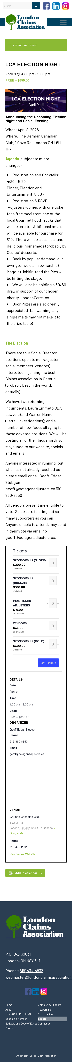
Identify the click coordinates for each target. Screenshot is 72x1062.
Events (42, 1018)
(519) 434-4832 (31, 970)
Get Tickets (48, 663)
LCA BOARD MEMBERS (18, 1014)
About (8, 1009)
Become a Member (16, 1018)
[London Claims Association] (29, 22)
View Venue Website (22, 854)
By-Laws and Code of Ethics (21, 1023)
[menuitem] (61, 22)
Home (8, 1004)
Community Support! (49, 1004)
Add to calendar (26, 873)
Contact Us (44, 1023)
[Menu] (61, 22)
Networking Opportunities (45, 1012)
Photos (9, 1028)
